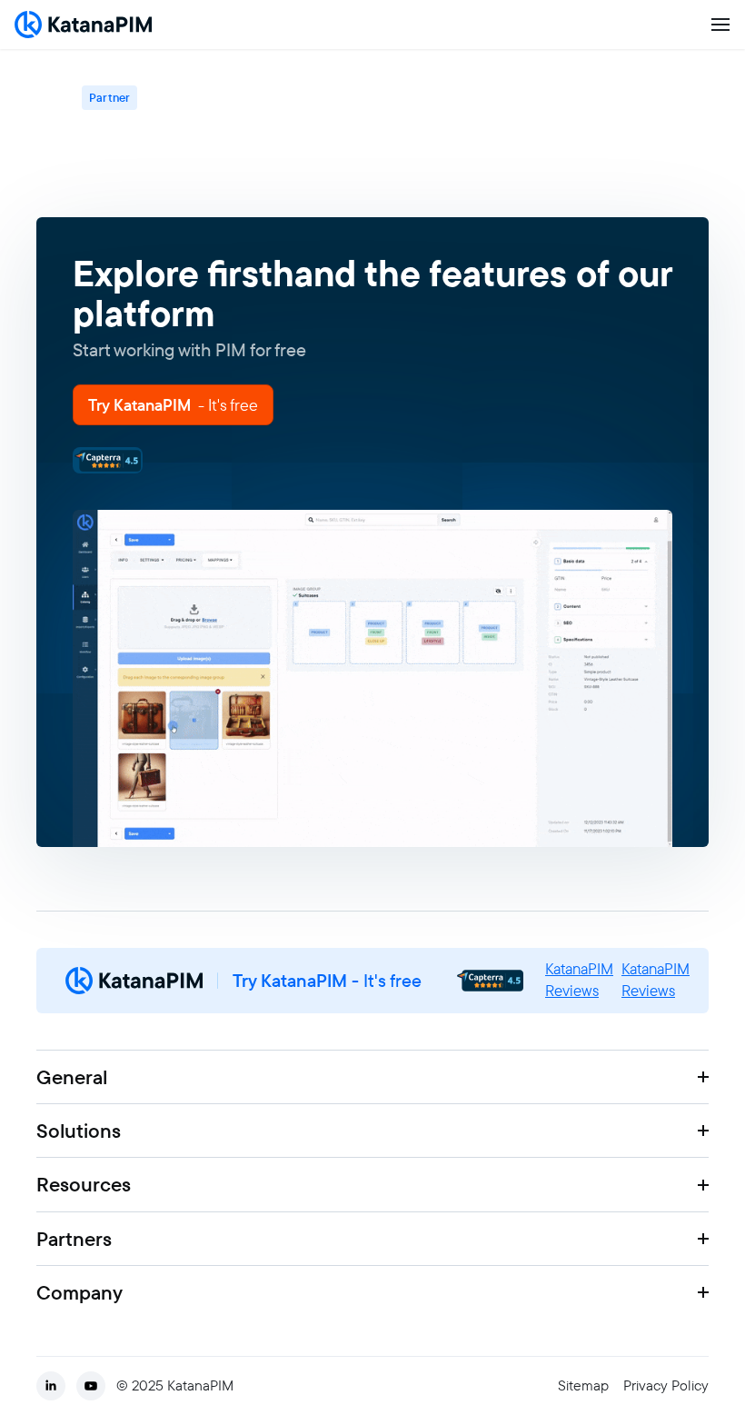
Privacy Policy (666, 1385)
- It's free (327, 980)
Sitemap (583, 1385)
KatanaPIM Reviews (579, 979)
